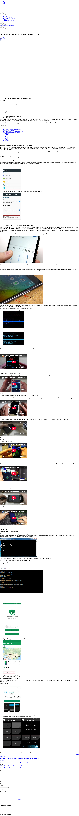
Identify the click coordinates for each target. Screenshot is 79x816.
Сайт (1, 785)
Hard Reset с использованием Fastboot (12, 141)
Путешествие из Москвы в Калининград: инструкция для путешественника (16, 795)
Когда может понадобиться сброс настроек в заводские (13, 129)
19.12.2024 (2, 37)
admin (3, 36)
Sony (7, 137)
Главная (4, 1)
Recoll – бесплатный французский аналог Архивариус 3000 (14, 767)
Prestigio (7, 138)
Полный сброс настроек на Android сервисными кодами (13, 131)
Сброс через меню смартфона (8, 130)
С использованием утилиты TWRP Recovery (13, 142)
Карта (4, 3)
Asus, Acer (7, 133)
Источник (77, 754)
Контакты (4, 2)
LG (6, 135)
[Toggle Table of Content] (1, 127)
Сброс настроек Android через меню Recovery (11, 132)
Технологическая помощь (7, 7)
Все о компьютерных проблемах (8, 10)
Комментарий (3, 779)
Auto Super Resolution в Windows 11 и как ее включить (12, 797)
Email (1, 783)
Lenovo (7, 134)
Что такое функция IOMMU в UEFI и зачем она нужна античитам (15, 798)
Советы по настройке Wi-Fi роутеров (9, 8)
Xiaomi (7, 139)
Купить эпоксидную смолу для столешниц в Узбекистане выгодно (15, 796)
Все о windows (5, 9)
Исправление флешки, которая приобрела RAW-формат (13, 799)
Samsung (7, 136)
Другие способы (6, 140)
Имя (1, 781)
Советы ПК (5, 6)
